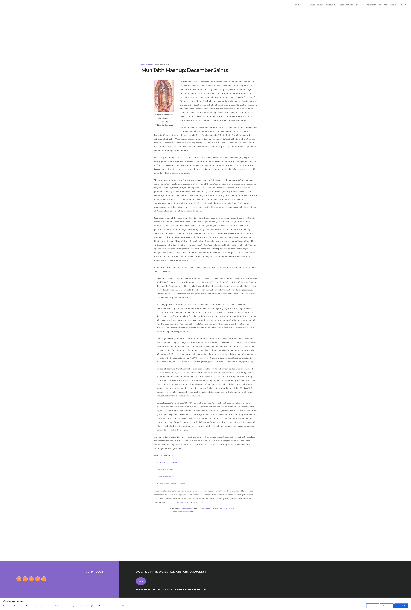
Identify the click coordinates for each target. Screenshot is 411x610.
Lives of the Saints (165, 476)
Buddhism (210, 509)
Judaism (173, 511)
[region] (205, 604)
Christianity (220, 509)
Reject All (386, 606)
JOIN (141, 581)
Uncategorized (187, 509)
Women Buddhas (165, 469)
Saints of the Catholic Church (171, 484)
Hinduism (230, 509)
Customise (372, 606)
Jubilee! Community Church (178, 502)
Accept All (401, 606)
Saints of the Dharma (167, 462)
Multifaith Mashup (186, 511)
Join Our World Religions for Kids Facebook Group (171, 589)
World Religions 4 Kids (17, 9)
